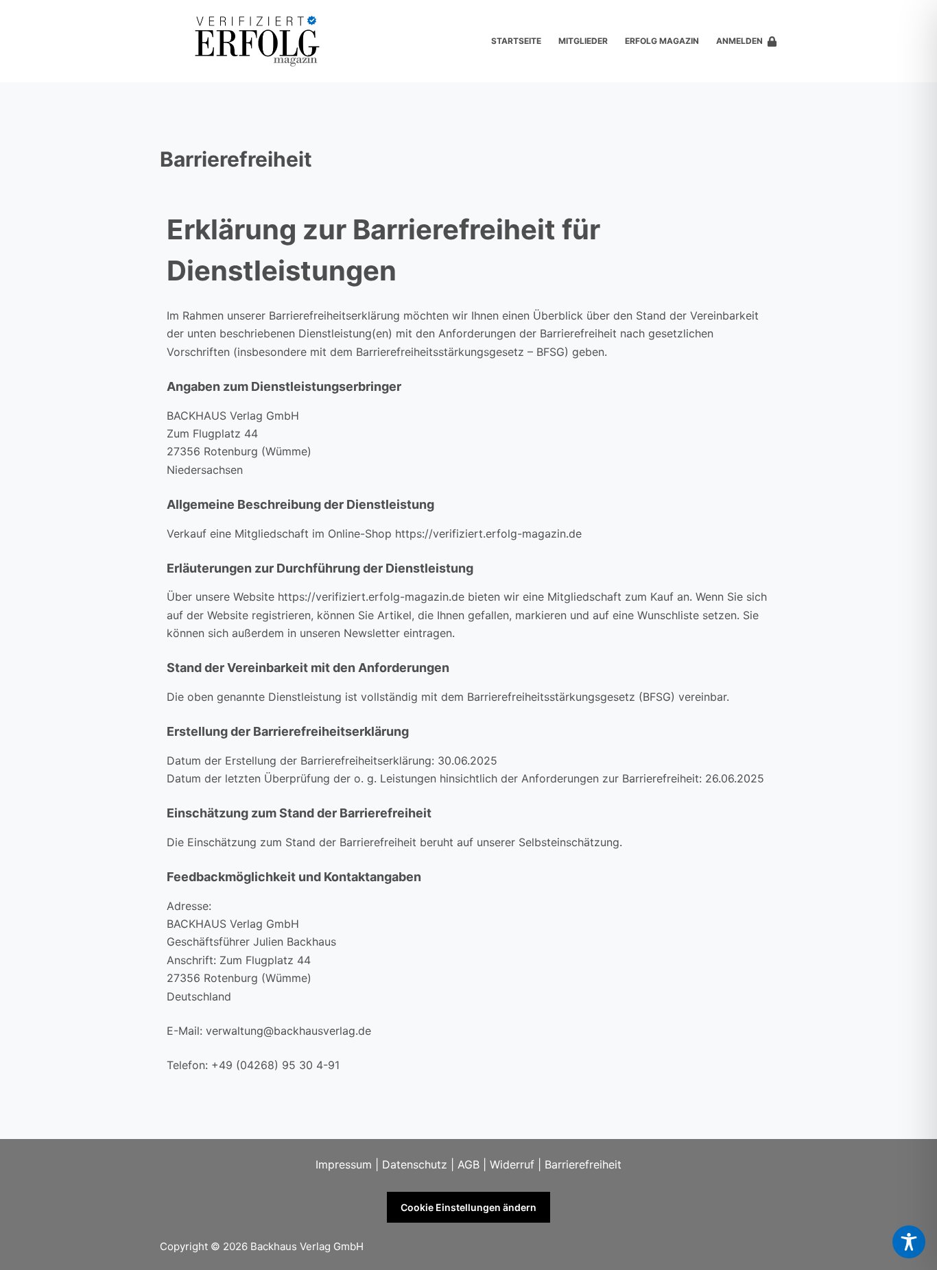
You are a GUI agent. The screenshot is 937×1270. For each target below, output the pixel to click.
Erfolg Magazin (662, 41)
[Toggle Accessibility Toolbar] (909, 1242)
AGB (468, 1164)
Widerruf (512, 1164)
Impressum (344, 1164)
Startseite (516, 41)
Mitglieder (583, 41)
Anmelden (739, 41)
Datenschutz (414, 1164)
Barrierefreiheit (583, 1164)
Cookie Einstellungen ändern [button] (468, 1207)
